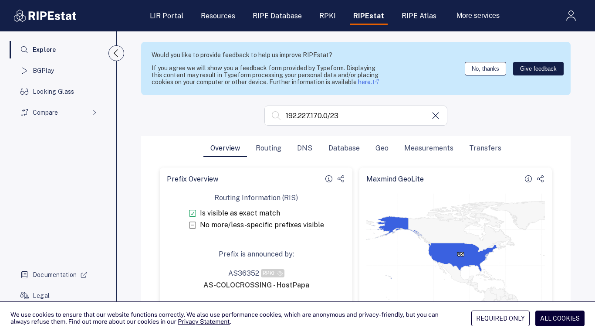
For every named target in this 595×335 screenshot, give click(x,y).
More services (478, 15)
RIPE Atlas (419, 16)
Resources (218, 16)
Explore (44, 49)
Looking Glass (53, 91)
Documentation (55, 274)
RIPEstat (368, 16)
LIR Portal (166, 16)
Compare (45, 112)
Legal (41, 295)
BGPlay (43, 70)
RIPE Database (277, 16)
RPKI (327, 16)
